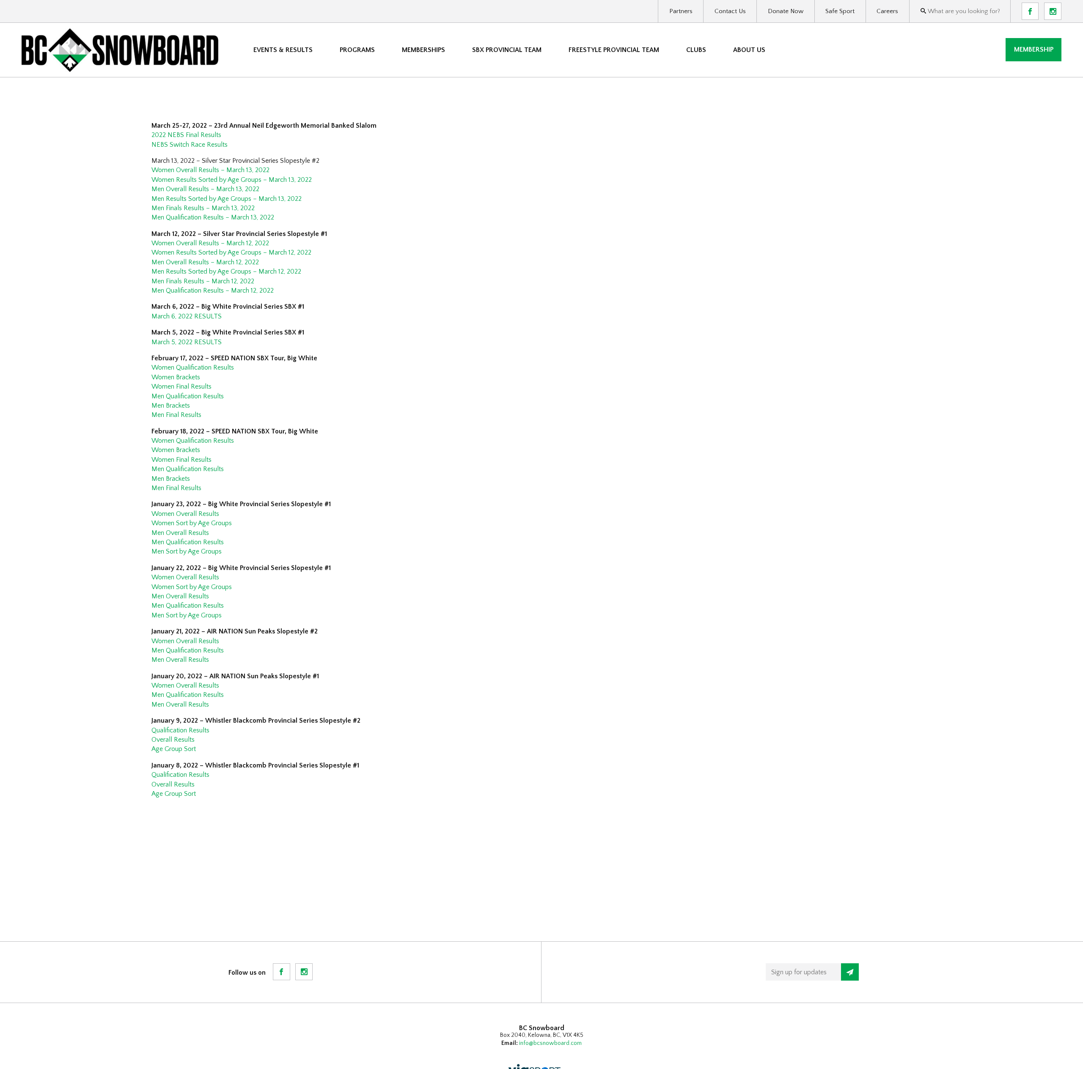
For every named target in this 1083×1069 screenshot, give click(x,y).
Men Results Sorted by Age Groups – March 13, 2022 (226, 199)
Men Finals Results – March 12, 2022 (202, 281)
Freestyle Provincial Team (614, 50)
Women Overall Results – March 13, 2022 (210, 170)
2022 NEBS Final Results (186, 135)
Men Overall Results (180, 533)
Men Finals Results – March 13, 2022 (203, 208)
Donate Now (785, 11)
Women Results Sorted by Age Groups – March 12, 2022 (231, 252)
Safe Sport (840, 11)
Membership (1033, 49)
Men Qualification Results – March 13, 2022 (212, 217)
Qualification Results (180, 730)
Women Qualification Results (192, 367)
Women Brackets (175, 377)
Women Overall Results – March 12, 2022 (210, 243)
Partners (681, 11)
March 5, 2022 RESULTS (186, 342)
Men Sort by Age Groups (186, 551)
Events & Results (283, 50)
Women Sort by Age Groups (191, 523)
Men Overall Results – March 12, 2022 (205, 262)
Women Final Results (181, 386)
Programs (357, 50)
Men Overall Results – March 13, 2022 (205, 189)
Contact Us (730, 11)
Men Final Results (176, 415)
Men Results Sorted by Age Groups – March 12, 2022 (226, 271)
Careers (887, 11)
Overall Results (173, 739)
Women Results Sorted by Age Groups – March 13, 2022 (231, 180)
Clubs (696, 50)
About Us (749, 50)
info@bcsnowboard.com (550, 1043)
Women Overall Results (185, 514)
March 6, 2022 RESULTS (186, 316)
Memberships (423, 50)
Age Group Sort (173, 749)
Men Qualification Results (187, 396)
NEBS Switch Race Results (189, 144)
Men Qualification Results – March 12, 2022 (212, 290)
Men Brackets (170, 405)
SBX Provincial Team (507, 50)
